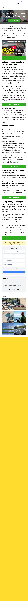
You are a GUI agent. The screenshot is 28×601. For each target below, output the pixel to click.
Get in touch (14, 166)
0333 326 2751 (21, 2)
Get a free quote (14, 58)
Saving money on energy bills (11, 289)
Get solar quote (14, 20)
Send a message (14, 272)
